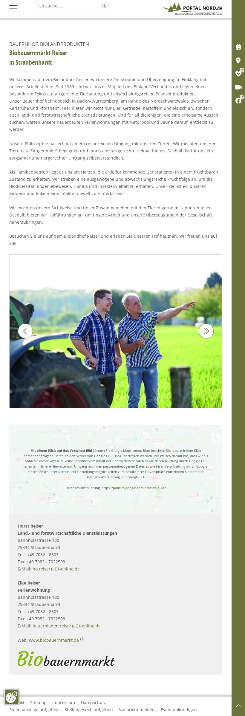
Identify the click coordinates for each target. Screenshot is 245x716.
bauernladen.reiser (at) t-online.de (67, 626)
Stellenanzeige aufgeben (34, 709)
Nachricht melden (137, 709)
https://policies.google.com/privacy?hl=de (134, 488)
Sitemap (38, 702)
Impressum (63, 702)
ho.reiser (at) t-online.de (56, 569)
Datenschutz (93, 702)
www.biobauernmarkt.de (54, 640)
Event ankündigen (179, 709)
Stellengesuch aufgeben (89, 709)
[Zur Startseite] (192, 9)
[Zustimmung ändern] (11, 697)
